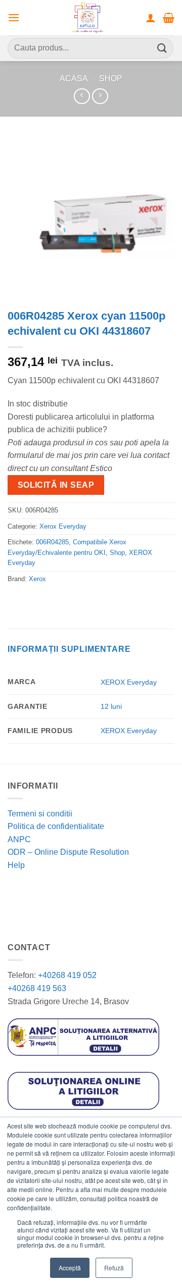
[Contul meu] (151, 18)
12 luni (111, 706)
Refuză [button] (114, 1267)
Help (16, 865)
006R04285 (52, 542)
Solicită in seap (56, 485)
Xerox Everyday (62, 526)
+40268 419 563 (37, 988)
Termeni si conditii (40, 813)
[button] (14, 17)
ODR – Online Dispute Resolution (68, 852)
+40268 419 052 (66, 975)
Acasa (74, 78)
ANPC (19, 839)
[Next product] (81, 96)
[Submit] (162, 48)
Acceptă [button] (70, 1267)
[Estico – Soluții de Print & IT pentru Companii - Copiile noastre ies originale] (87, 17)
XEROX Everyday (129, 682)
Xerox (37, 579)
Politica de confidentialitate (56, 826)
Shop (110, 78)
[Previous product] (100, 96)
